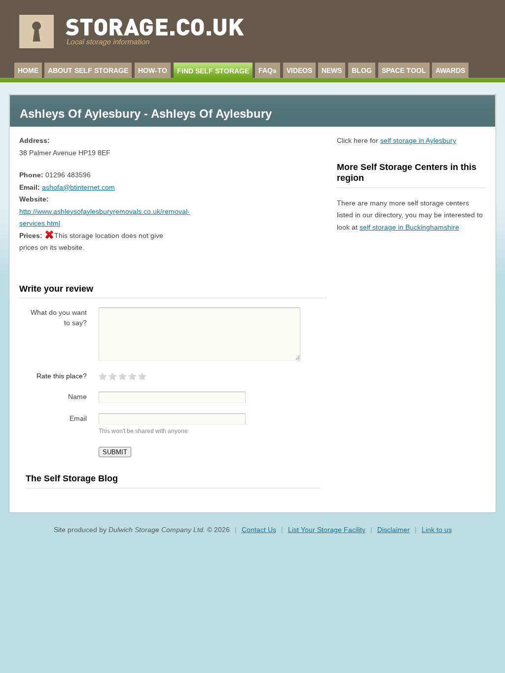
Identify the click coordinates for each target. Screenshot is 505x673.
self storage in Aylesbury (418, 140)
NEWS (332, 70)
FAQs (267, 70)
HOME (28, 70)
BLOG (362, 70)
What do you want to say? (59, 317)
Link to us (437, 530)
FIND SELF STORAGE (213, 71)
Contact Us (259, 530)
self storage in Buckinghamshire (409, 227)
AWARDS (450, 70)
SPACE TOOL (404, 70)
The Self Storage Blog (72, 478)
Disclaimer (393, 530)
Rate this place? (61, 376)
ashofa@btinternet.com (78, 187)
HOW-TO (152, 70)
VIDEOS (299, 70)
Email (78, 418)
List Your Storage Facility (326, 530)
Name (77, 397)
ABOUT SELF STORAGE (88, 70)
